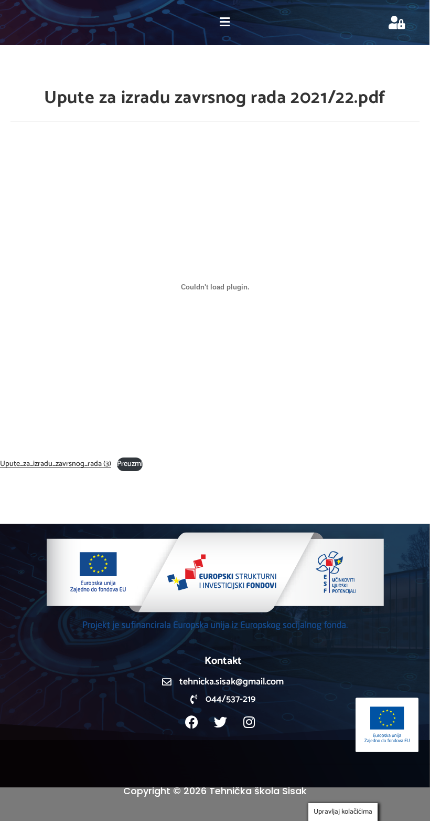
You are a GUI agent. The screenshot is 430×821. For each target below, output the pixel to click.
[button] (224, 23)
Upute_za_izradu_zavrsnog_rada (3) (55, 464)
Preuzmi (130, 464)
